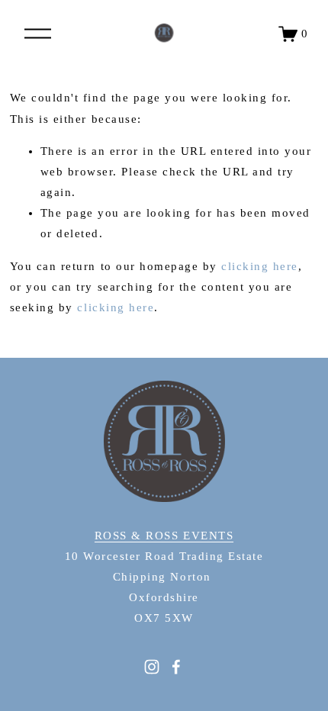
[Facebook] (176, 666)
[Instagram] (151, 666)
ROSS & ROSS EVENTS (164, 535)
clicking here (259, 266)
